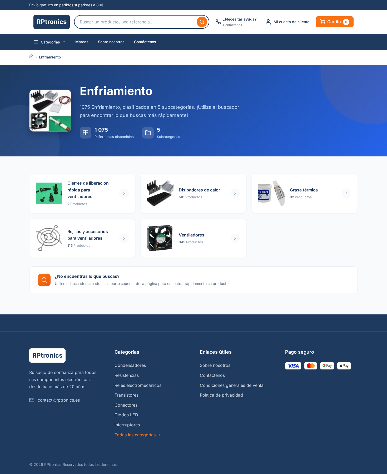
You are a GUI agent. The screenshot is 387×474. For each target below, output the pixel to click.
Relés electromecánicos (138, 385)
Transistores (126, 395)
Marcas (81, 41)
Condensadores (130, 365)
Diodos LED (126, 414)
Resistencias (127, 375)
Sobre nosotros (111, 41)
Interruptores (127, 424)
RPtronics (52, 22)
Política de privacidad (221, 395)
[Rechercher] (202, 22)
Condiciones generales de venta (232, 385)
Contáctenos (145, 41)
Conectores (126, 405)
